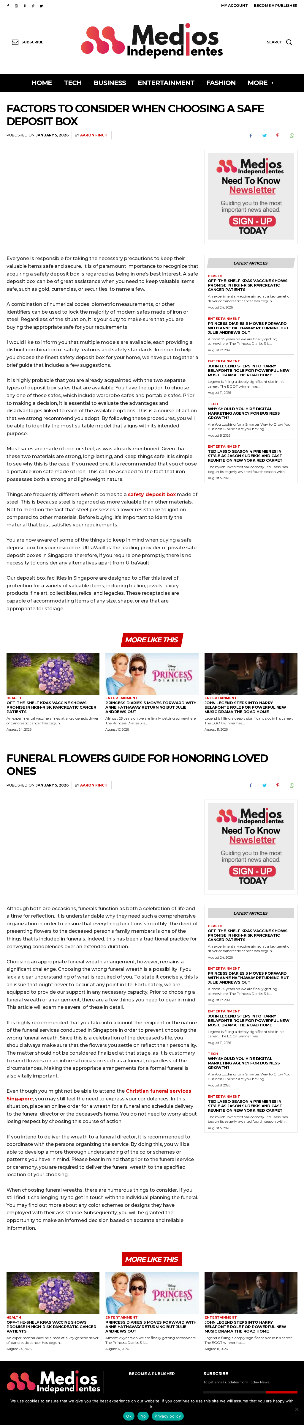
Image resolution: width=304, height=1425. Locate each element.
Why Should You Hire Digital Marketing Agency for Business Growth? (244, 413)
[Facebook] (8, 5)
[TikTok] (33, 5)
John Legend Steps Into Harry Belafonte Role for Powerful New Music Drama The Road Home (248, 370)
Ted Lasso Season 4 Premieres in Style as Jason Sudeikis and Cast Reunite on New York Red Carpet (245, 456)
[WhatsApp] (291, 135)
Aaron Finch (93, 135)
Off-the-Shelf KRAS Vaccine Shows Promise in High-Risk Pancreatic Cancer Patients (248, 285)
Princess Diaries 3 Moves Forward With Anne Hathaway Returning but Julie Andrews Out (248, 328)
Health (215, 276)
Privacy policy (168, 1416)
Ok (129, 1416)
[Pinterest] (24, 5)
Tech (213, 404)
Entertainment (224, 319)
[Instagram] (16, 5)
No (143, 1416)
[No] (297, 1409)
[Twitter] (41, 5)
